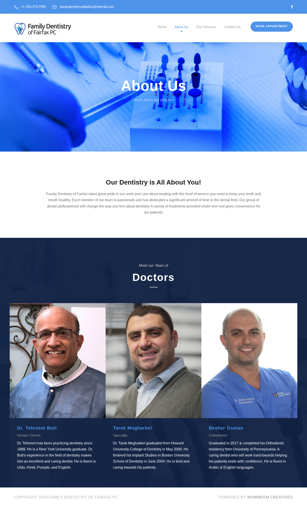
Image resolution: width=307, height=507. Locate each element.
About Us (181, 27)
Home (162, 27)
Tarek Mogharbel (132, 427)
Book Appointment (272, 26)
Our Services (206, 27)
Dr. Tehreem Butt (37, 427)
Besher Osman (226, 427)
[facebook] (292, 7)
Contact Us (232, 27)
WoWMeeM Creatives (270, 497)
